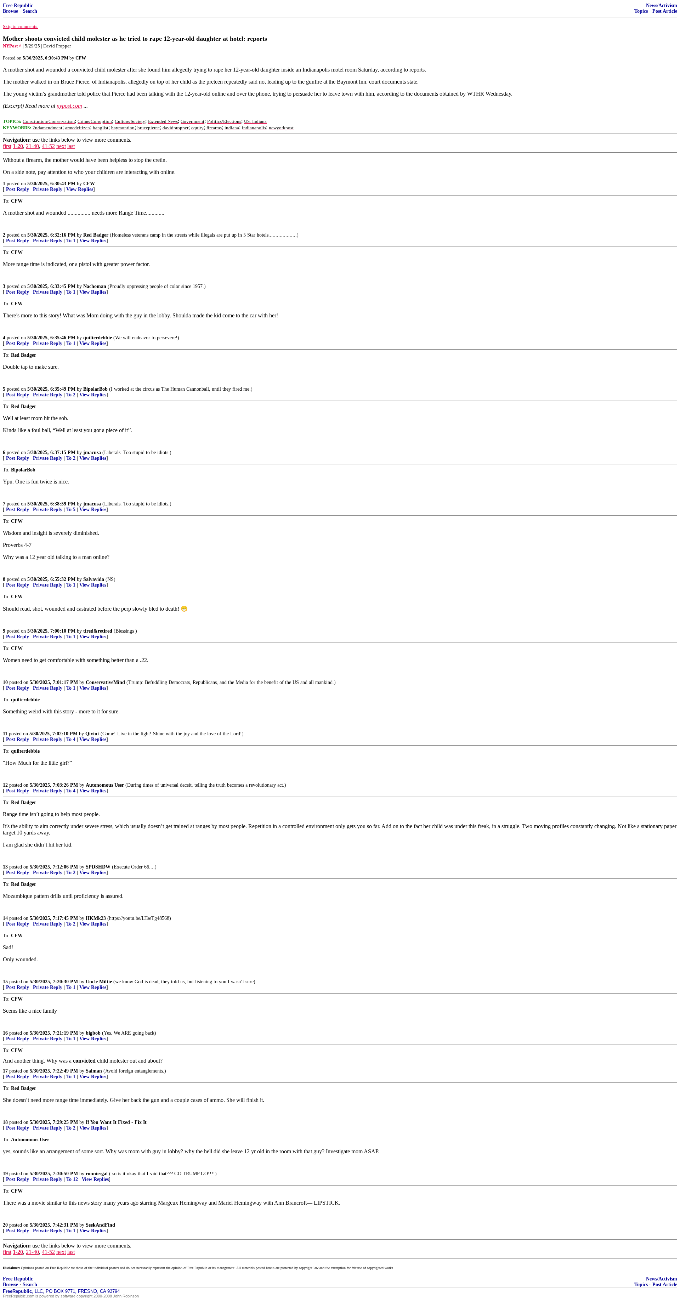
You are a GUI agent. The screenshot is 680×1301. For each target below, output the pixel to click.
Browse (10, 11)
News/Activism (661, 5)
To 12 (72, 1179)
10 (5, 682)
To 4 (70, 739)
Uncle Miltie (99, 981)
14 (5, 918)
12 (5, 785)
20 (5, 1225)
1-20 (18, 146)
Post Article (664, 11)
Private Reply (47, 189)
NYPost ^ (12, 46)
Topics (641, 11)
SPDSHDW (98, 867)
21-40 (32, 146)
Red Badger (95, 235)
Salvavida (93, 579)
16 (5, 1033)
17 (5, 1071)
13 (5, 867)
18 (5, 1122)
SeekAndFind (100, 1225)
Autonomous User (105, 785)
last (71, 146)
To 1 (70, 240)
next (61, 146)
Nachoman (94, 286)
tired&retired (97, 631)
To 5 (70, 509)
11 (5, 733)
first (7, 146)
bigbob (93, 1033)
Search (30, 11)
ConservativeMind (105, 682)
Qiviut (92, 733)
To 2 (70, 394)
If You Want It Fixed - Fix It (116, 1122)
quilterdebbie (97, 337)
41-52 (48, 146)
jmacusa (92, 452)
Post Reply (17, 189)
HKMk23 (96, 918)
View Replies (79, 189)
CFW (89, 183)
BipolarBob (95, 389)
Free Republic (18, 5)
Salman (94, 1071)
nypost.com (69, 106)
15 (5, 981)
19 (5, 1173)
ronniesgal (97, 1173)
